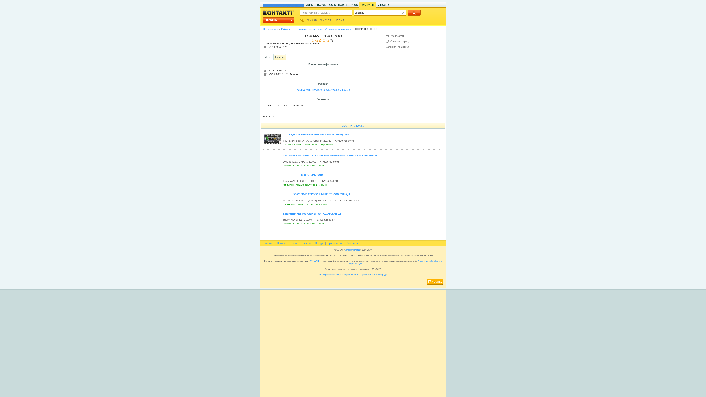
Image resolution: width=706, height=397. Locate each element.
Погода (354, 4)
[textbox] (324, 12)
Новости (321, 4)
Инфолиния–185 (425, 261)
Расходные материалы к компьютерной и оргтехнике (308, 144)
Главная (309, 4)
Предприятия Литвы (349, 275)
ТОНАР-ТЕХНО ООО (323, 36)
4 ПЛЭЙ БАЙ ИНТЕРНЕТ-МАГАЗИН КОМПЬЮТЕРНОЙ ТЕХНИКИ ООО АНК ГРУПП (330, 155)
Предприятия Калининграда (374, 275)
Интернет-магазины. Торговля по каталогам (304, 165)
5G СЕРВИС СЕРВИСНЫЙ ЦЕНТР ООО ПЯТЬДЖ (321, 194)
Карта (332, 4)
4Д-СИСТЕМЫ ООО (311, 175)
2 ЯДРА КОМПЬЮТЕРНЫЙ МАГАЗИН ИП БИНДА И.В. (319, 134)
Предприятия (367, 4)
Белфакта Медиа (352, 250)
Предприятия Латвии (329, 275)
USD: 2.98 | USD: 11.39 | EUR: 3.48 (325, 20)
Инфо (268, 57)
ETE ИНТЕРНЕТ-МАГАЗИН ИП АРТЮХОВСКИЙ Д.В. (312, 213)
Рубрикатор (287, 29)
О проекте (383, 4)
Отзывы (279, 57)
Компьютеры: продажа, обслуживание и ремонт (324, 29)
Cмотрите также (353, 126)
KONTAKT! (313, 261)
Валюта (342, 4)
